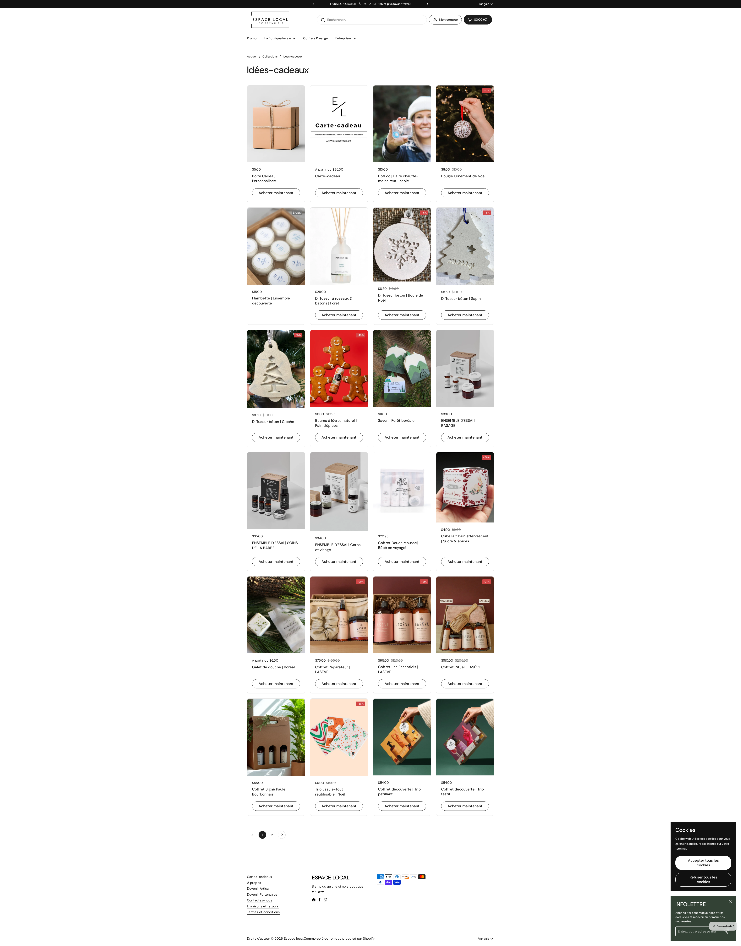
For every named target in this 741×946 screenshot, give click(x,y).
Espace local (293, 938)
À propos (254, 883)
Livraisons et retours (263, 906)
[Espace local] (270, 20)
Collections (269, 56)
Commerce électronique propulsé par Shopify (339, 938)
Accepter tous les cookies (703, 862)
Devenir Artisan (259, 888)
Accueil (252, 56)
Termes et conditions (263, 912)
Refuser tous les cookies (703, 879)
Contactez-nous (259, 900)
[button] (478, 20)
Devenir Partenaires (262, 894)
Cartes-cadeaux (259, 877)
